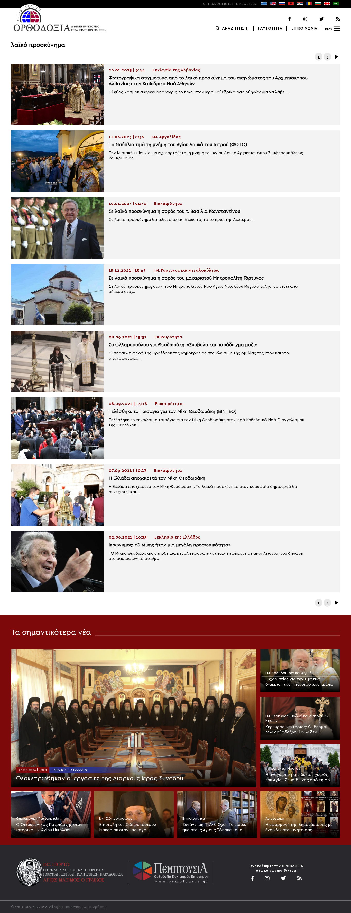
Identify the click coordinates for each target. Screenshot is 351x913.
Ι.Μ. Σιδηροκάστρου (115, 818)
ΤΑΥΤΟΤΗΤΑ (269, 28)
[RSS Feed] (332, 19)
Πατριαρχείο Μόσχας (282, 768)
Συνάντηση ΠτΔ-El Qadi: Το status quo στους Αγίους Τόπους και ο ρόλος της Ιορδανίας (214, 827)
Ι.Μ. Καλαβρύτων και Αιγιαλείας (292, 673)
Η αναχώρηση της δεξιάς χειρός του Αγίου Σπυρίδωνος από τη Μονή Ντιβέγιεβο (300, 777)
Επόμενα (336, 57)
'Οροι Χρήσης (94, 907)
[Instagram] (299, 19)
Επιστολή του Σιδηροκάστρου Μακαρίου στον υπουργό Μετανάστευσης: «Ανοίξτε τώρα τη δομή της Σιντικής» (132, 827)
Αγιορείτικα (274, 818)
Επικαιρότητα (193, 818)
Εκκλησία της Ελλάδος (70, 769)
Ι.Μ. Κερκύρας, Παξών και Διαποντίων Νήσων (297, 718)
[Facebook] (283, 19)
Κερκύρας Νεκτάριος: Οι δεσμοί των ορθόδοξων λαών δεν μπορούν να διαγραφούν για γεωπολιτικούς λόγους (296, 730)
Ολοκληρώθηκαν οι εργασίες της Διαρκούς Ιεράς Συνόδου (99, 778)
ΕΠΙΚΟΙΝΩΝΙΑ (304, 28)
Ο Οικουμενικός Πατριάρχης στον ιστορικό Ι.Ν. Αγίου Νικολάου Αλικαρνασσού (49, 827)
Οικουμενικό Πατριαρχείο (37, 818)
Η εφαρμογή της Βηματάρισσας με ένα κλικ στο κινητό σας (298, 827)
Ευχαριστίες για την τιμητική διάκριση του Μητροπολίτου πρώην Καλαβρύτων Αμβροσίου (299, 682)
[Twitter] (316, 19)
